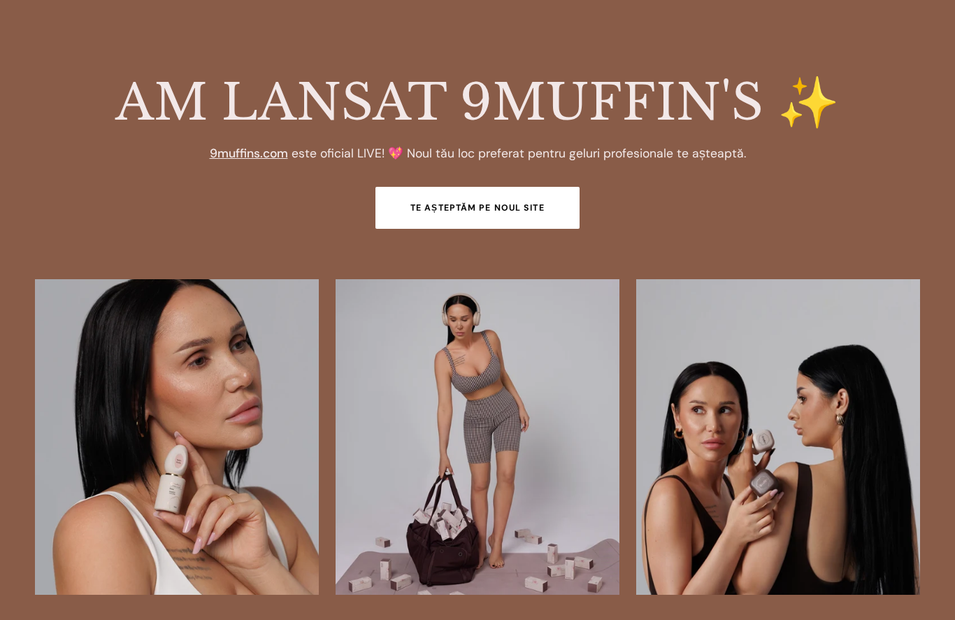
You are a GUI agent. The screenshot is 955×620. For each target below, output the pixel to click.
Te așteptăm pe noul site (477, 207)
